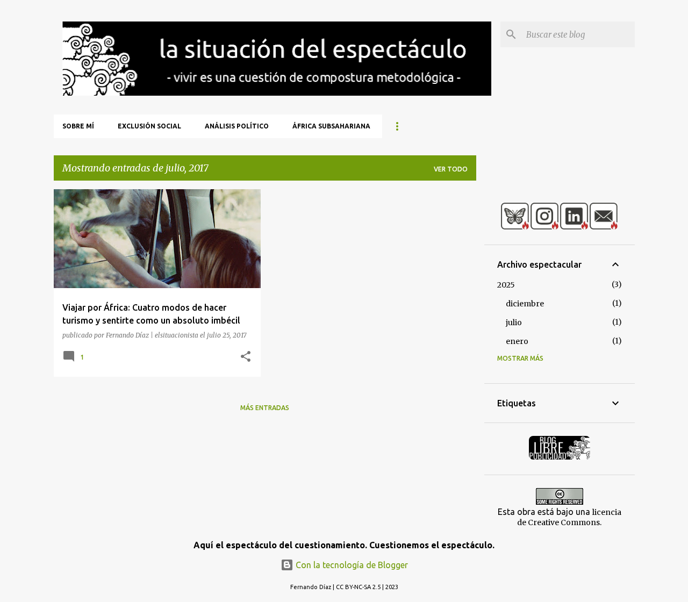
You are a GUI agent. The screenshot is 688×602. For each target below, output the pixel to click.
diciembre (525, 304)
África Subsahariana (331, 126)
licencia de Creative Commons (569, 517)
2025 (506, 285)
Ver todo (451, 169)
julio (514, 322)
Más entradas (264, 407)
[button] (245, 357)
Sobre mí (78, 126)
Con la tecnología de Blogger (350, 565)
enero (517, 341)
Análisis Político (237, 126)
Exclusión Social (149, 126)
